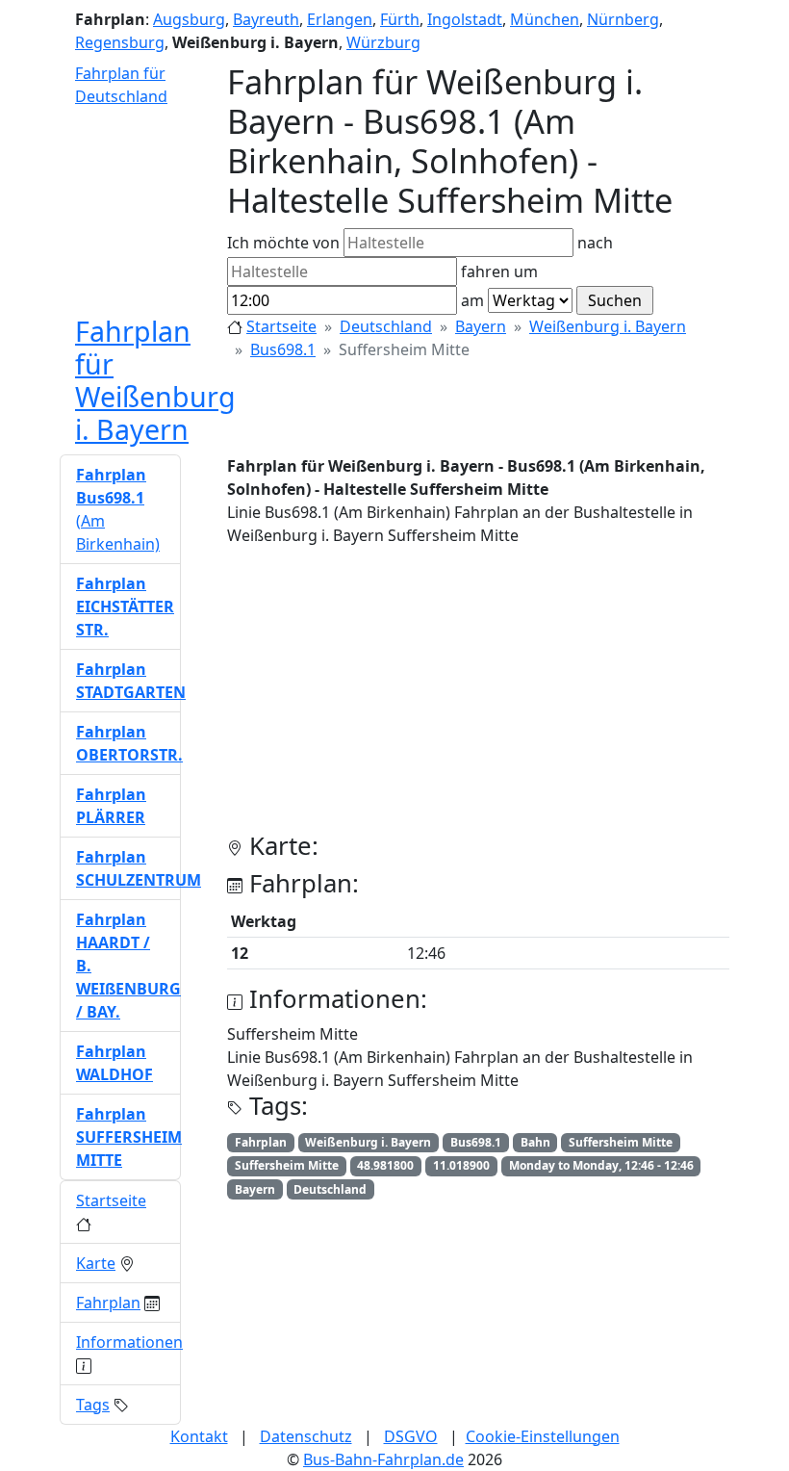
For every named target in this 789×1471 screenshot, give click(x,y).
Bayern (480, 326)
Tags (93, 1404)
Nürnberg (623, 19)
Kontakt (199, 1436)
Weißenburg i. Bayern (607, 326)
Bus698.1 (283, 349)
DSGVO (411, 1436)
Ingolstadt (464, 19)
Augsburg (189, 19)
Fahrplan (108, 1302)
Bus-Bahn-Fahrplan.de (383, 1459)
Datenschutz (306, 1436)
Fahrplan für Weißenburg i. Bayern (155, 380)
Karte (95, 1263)
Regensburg (120, 42)
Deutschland (386, 326)
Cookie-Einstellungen (543, 1436)
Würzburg (383, 42)
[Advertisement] (478, 697)
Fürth (400, 19)
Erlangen (339, 19)
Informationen (129, 1342)
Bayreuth (266, 19)
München (544, 19)
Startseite (281, 326)
